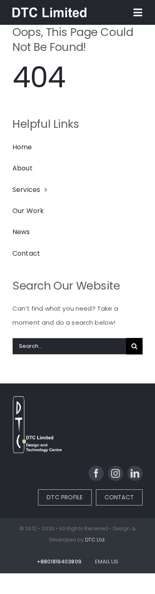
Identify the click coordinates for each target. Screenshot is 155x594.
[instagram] (115, 473)
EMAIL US (106, 561)
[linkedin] (135, 473)
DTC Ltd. (95, 539)
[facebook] (96, 473)
